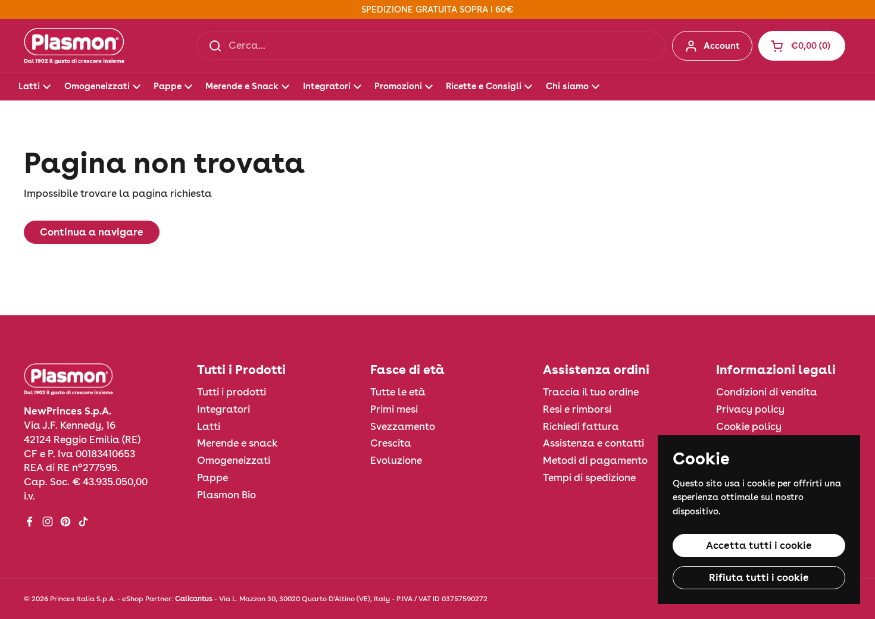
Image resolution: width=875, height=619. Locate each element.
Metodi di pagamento (595, 460)
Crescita (390, 443)
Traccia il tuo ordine (591, 392)
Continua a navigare (91, 232)
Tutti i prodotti (231, 392)
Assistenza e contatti (593, 443)
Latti (208, 426)
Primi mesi (394, 409)
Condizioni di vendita (766, 392)
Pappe (212, 477)
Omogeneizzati (233, 460)
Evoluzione (396, 460)
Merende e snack (237, 443)
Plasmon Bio (226, 495)
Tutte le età (398, 392)
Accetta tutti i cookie (759, 545)
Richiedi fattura (581, 426)
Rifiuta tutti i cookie (759, 577)
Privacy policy (750, 409)
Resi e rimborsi (577, 409)
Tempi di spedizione (589, 477)
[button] (801, 46)
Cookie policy (749, 426)
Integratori (223, 409)
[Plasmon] (74, 46)
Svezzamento (402, 426)
